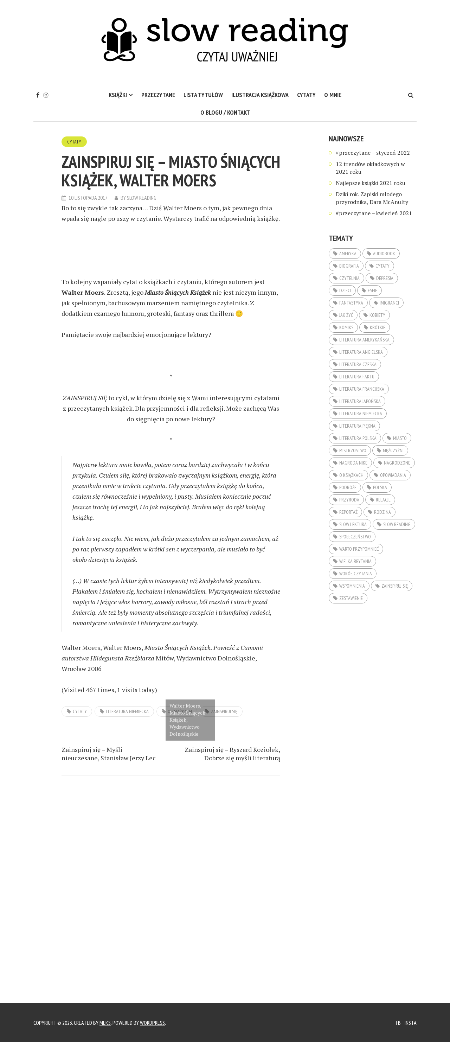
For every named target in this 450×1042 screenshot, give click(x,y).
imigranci (389, 303)
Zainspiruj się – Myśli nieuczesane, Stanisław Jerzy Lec (109, 753)
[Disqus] (170, 877)
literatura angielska (361, 352)
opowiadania (393, 475)
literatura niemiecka (127, 711)
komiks (346, 327)
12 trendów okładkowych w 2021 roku (370, 167)
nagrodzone (397, 463)
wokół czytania (355, 573)
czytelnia (349, 278)
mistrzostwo (352, 450)
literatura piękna (357, 426)
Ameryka (347, 253)
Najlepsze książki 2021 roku (370, 183)
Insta (411, 1022)
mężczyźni (393, 450)
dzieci (345, 290)
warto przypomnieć (359, 549)
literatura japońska (360, 401)
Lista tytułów (203, 95)
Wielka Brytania (355, 561)
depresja (384, 278)
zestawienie (351, 598)
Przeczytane (158, 95)
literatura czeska (358, 364)
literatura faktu (356, 376)
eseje (372, 290)
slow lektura (353, 524)
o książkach (351, 475)
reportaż (348, 512)
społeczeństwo (355, 536)
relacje (383, 500)
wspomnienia (352, 586)
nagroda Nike (353, 463)
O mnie (332, 95)
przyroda (349, 500)
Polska (380, 487)
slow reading (397, 524)
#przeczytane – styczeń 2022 (373, 152)
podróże (347, 487)
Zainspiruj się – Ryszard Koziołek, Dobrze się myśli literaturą (232, 753)
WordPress (152, 1022)
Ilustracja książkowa (260, 95)
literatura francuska (361, 389)
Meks (105, 1022)
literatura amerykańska (364, 340)
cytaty (306, 95)
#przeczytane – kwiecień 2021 (374, 213)
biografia (349, 266)
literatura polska (358, 438)
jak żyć (346, 315)
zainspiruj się (224, 711)
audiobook (384, 253)
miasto (400, 438)
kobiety (377, 315)
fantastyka (351, 303)
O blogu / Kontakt (225, 112)
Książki (118, 95)
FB (398, 1022)
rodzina (382, 512)
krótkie (377, 327)
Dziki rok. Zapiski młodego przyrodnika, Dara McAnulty (372, 198)
